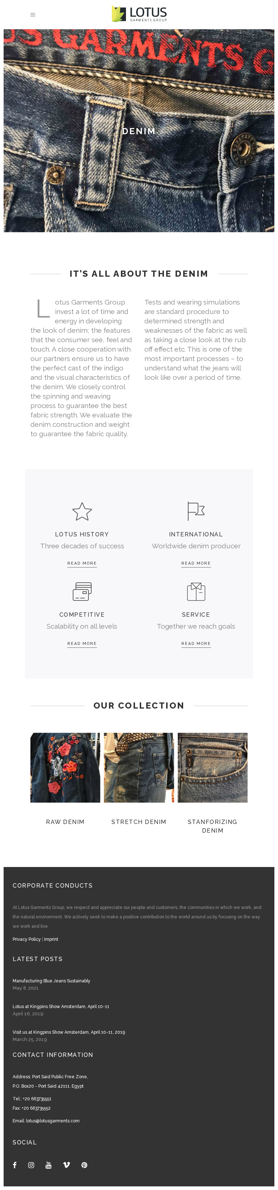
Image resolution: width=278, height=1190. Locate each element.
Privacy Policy (27, 939)
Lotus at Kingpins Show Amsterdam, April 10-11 (61, 1006)
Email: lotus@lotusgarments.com (46, 1120)
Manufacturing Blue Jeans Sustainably (51, 980)
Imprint (51, 939)
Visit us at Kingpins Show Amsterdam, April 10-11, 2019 (69, 1032)
